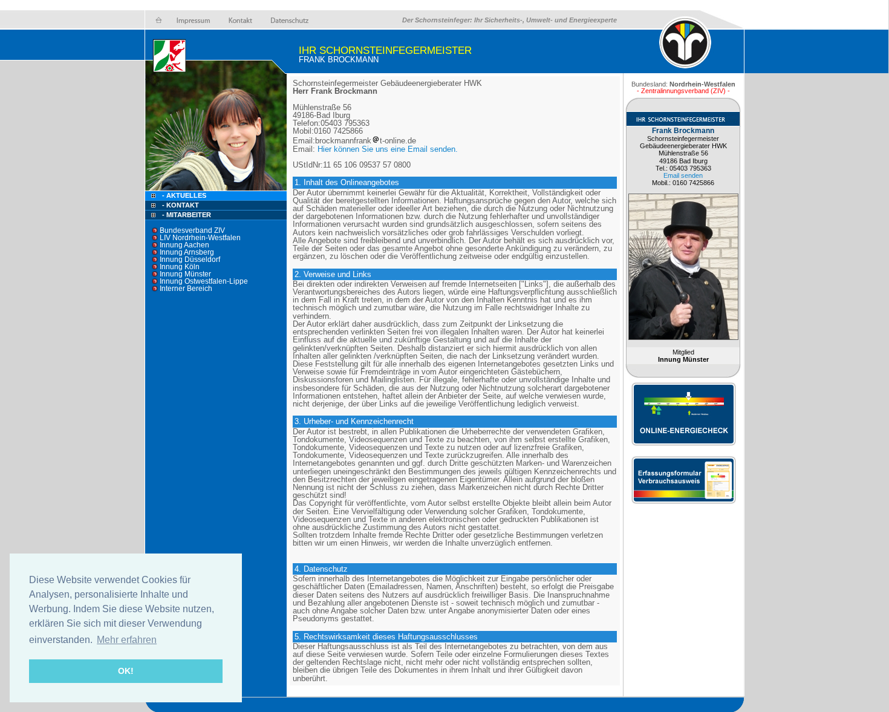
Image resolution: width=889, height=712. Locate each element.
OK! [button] (126, 671)
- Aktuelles (183, 195)
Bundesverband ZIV (192, 230)
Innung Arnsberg (187, 252)
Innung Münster (185, 274)
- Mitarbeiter (186, 214)
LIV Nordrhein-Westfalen (200, 238)
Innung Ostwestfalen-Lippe (204, 281)
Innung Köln (180, 267)
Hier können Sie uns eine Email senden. (388, 149)
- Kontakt (179, 205)
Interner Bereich (186, 288)
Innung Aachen (184, 245)
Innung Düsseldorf (190, 259)
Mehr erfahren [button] (127, 640)
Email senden (683, 175)
